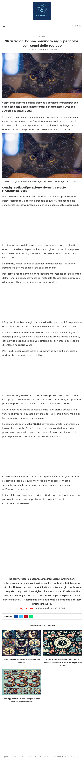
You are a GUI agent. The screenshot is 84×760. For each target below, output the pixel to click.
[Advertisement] (42, 224)
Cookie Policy (49, 757)
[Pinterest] (77, 26)
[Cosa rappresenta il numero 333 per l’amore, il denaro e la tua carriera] (21, 682)
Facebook (42, 608)
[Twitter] (75, 26)
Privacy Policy (39, 757)
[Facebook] (72, 26)
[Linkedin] (80, 26)
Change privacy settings (72, 757)
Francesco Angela (40, 49)
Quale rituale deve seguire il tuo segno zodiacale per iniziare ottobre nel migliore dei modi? (62, 662)
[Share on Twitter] (21, 616)
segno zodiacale (60, 116)
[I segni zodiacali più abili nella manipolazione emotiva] (21, 643)
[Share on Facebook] (16, 616)
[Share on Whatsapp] (31, 616)
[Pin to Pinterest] (26, 616)
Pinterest (59, 608)
